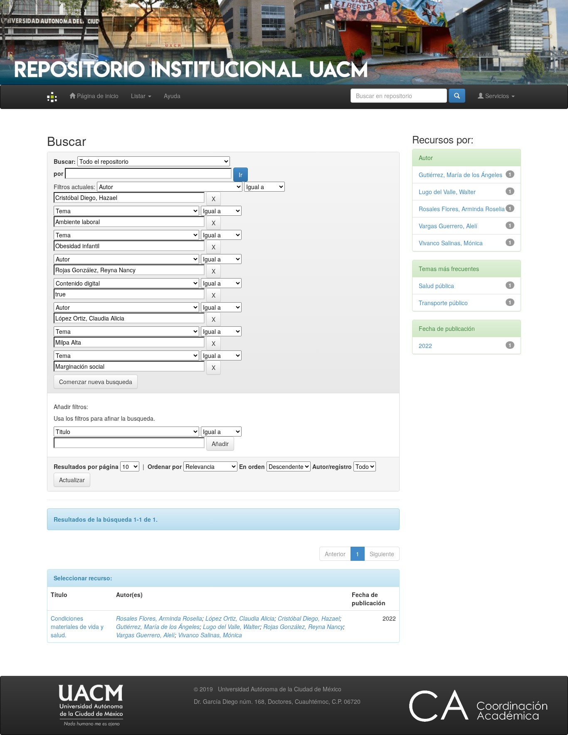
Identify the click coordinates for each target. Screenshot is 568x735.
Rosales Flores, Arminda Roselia (159, 618)
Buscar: (65, 161)
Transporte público (443, 302)
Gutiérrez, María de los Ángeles (158, 626)
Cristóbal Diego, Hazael (309, 618)
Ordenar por (165, 466)
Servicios (497, 95)
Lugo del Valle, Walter (231, 626)
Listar (139, 95)
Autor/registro (332, 466)
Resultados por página (86, 466)
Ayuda (172, 95)
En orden (252, 466)
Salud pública (436, 285)
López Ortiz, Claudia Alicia (239, 618)
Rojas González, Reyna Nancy (303, 626)
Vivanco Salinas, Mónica (210, 635)
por (58, 173)
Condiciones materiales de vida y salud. (77, 626)
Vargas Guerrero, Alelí (145, 635)
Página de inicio (97, 95)
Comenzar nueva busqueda (95, 381)
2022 (425, 345)
